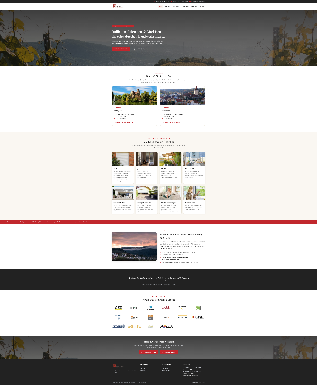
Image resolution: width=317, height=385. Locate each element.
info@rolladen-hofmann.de (190, 375)
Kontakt (202, 6)
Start (160, 6)
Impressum (165, 368)
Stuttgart (167, 6)
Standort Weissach (169, 352)
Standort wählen (121, 49)
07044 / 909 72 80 (188, 373)
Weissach (176, 6)
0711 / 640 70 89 (187, 369)
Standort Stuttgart (148, 352)
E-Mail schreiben (141, 49)
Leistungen (185, 6)
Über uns (194, 6)
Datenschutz (166, 371)
